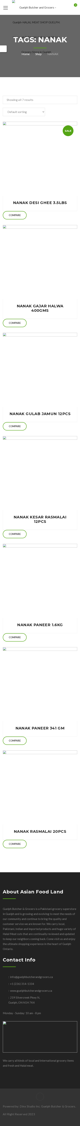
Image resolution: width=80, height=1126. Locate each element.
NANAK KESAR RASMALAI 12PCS (40, 519)
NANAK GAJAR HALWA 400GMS (40, 308)
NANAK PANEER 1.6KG (40, 625)
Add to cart (40, 159)
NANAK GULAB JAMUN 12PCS (40, 414)
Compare (15, 215)
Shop (38, 54)
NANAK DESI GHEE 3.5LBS (40, 202)
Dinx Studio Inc (30, 1106)
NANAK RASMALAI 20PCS (40, 831)
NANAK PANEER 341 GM (40, 728)
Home (26, 54)
